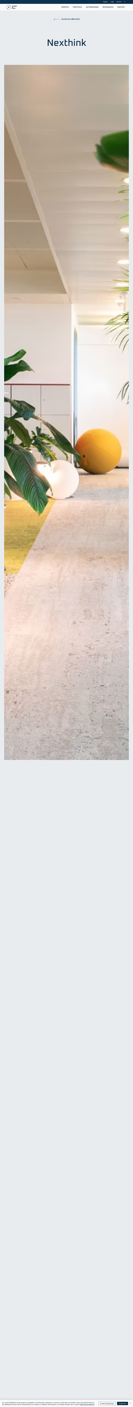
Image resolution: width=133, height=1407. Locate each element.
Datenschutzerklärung (87, 1404)
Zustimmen (122, 1403)
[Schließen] (130, 1403)
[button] (64, 7)
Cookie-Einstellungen (107, 1403)
